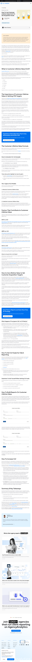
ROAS (2, 56)
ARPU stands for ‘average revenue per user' (8, 233)
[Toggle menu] (30, 3)
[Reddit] (28, 644)
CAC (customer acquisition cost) (7, 247)
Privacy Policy (9, 656)
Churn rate (5, 367)
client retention (9, 175)
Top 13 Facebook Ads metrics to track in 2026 (11, 555)
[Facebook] (21, 644)
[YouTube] (26, 644)
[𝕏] (24, 644)
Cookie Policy (4, 656)
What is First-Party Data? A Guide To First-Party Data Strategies (15, 580)
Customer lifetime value (5, 71)
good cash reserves (13, 263)
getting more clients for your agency (19, 465)
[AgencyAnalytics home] (5, 3)
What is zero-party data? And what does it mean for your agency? (16, 606)
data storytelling (12, 504)
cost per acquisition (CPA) (20, 278)
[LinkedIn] (23, 644)
